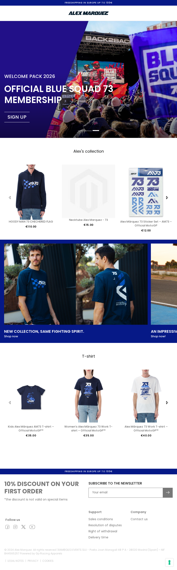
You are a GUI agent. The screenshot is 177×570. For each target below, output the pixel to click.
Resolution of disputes (105, 525)
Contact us (139, 519)
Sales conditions (100, 519)
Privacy (33, 560)
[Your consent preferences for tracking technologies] (169, 562)
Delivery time (98, 537)
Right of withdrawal (102, 531)
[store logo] (88, 13)
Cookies (48, 560)
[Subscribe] (168, 493)
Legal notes (16, 560)
